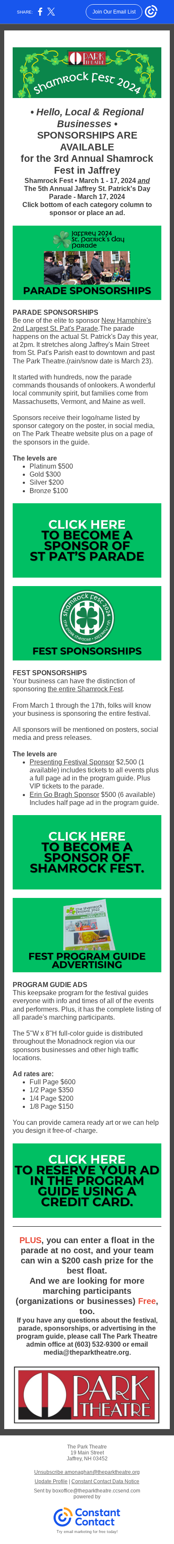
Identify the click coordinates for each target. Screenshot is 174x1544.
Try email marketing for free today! (87, 1532)
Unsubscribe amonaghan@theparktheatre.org (87, 1472)
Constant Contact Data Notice (105, 1481)
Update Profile (51, 1481)
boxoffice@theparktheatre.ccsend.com (96, 1491)
